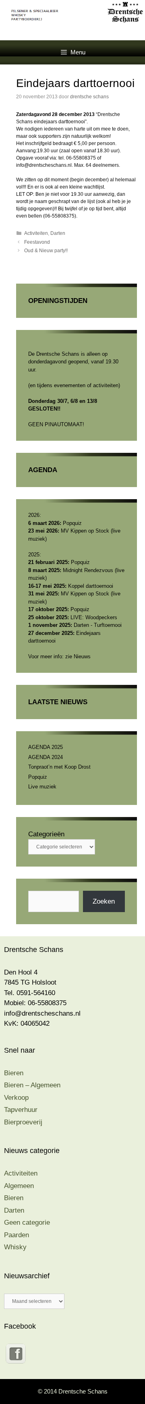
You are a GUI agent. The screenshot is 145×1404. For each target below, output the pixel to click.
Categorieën (46, 834)
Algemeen (19, 1186)
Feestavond (37, 242)
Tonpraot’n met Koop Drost (59, 767)
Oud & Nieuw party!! (46, 250)
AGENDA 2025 (45, 747)
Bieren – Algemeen (32, 1085)
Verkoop (16, 1097)
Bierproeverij (23, 1122)
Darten (57, 233)
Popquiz (37, 777)
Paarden (16, 1235)
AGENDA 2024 (45, 757)
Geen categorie (27, 1222)
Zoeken (104, 901)
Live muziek (42, 787)
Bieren (13, 1073)
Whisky (15, 1247)
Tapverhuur (20, 1110)
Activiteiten (36, 233)
